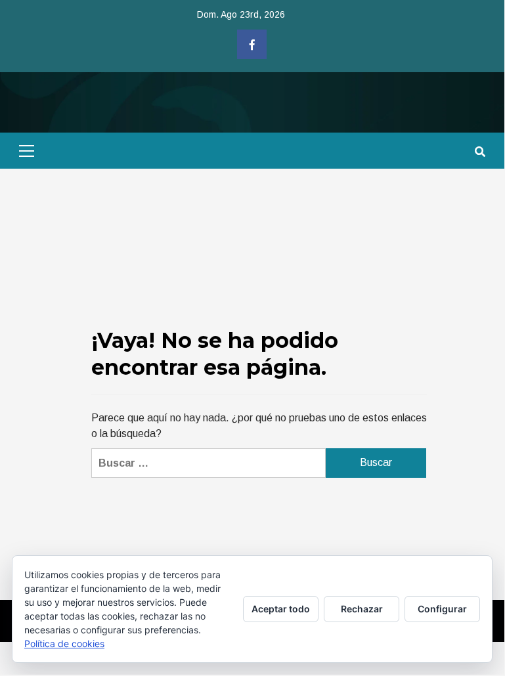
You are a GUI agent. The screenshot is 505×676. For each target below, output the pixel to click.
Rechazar (362, 608)
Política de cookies (64, 643)
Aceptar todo (281, 608)
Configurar (442, 608)
